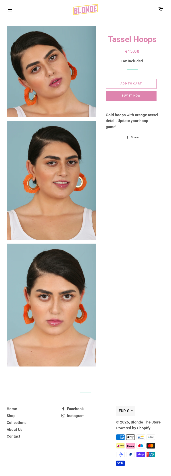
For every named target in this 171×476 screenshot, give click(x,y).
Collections (16, 422)
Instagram (75, 415)
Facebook (75, 408)
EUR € (124, 411)
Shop (11, 415)
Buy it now (131, 95)
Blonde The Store (146, 422)
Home (12, 408)
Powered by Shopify (133, 428)
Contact (13, 436)
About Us (14, 429)
